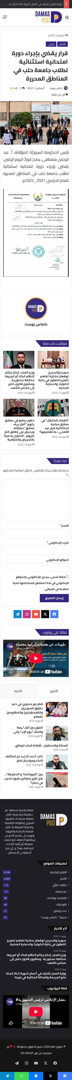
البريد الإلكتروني (58, 542)
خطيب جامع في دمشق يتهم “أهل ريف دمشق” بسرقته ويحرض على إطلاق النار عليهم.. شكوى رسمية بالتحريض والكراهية (19, 430)
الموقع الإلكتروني (57, 559)
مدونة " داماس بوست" (54, 917)
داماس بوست (56, 88)
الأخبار (51, 35)
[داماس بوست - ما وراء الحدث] (48, 17)
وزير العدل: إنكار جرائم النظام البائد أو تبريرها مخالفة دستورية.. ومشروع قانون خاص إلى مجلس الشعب (19, 380)
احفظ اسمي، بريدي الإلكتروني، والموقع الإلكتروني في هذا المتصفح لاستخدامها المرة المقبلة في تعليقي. (41, 582)
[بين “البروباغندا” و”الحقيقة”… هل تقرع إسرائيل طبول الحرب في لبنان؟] (57, 779)
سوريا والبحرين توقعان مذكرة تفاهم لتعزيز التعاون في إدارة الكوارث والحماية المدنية (53, 380)
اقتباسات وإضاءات (57, 898)
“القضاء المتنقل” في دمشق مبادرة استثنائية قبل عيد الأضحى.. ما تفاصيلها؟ (54, 426)
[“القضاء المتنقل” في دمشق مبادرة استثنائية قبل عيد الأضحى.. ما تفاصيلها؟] (53, 408)
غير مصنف (61, 891)
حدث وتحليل (60, 911)
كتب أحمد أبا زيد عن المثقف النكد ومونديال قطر (24, 758)
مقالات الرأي (59, 885)
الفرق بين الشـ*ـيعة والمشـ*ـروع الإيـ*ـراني (28, 729)
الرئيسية (60, 35)
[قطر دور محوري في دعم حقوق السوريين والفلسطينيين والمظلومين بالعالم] (57, 709)
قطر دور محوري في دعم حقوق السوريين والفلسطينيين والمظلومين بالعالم (24, 710)
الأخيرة (18, 691)
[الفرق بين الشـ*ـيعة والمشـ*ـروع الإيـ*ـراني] (57, 733)
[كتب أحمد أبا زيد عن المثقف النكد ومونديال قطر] (57, 761)
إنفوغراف (61, 904)
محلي (51, 44)
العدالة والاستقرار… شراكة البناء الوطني (41, 745)
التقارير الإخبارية (58, 872)
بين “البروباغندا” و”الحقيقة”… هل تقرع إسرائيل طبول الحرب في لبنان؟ (23, 778)
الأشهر (54, 691)
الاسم (64, 525)
